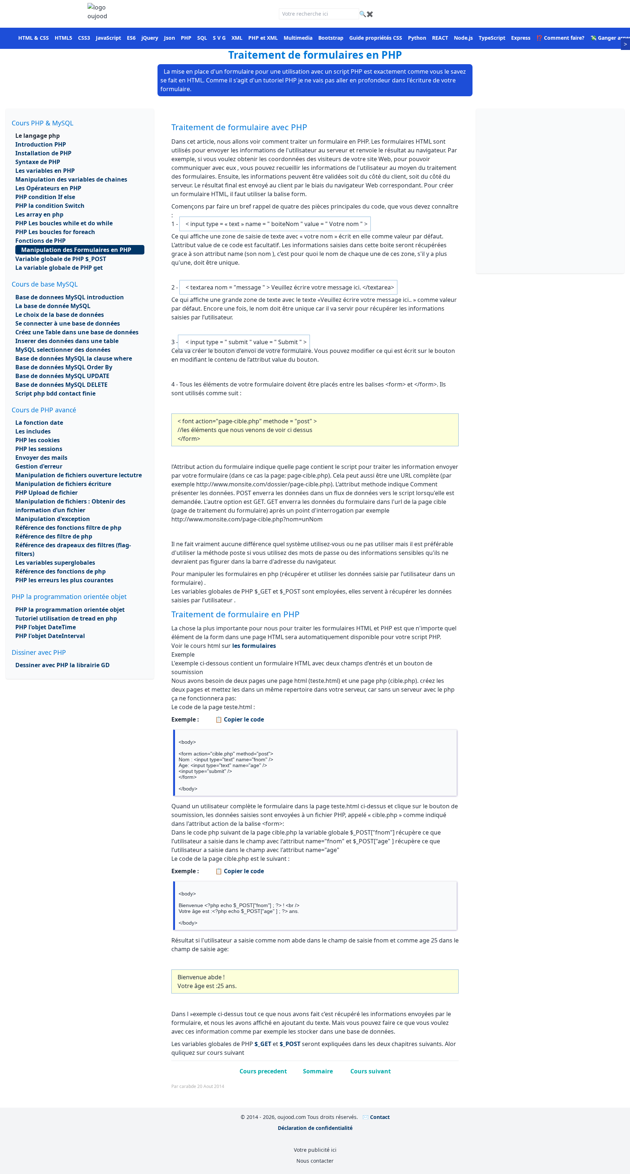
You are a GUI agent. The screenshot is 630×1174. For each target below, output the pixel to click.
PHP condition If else (45, 197)
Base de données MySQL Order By (63, 367)
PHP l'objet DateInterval (50, 636)
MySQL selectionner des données (62, 350)
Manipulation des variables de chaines (71, 179)
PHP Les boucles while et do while (64, 223)
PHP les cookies (37, 440)
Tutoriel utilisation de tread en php (66, 618)
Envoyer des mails (41, 458)
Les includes (33, 431)
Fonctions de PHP (40, 241)
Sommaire (319, 1071)
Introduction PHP (40, 144)
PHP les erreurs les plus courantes (64, 580)
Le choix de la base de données (59, 315)
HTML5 (63, 37)
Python (417, 37)
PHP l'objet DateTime (45, 627)
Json (169, 37)
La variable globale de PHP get (59, 268)
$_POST (290, 1044)
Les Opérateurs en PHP (48, 188)
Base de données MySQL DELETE (61, 385)
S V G (219, 37)
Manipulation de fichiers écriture (63, 484)
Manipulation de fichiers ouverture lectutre (78, 475)
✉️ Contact (376, 1116)
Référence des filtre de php (53, 536)
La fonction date (39, 423)
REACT (440, 37)
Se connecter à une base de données (67, 323)
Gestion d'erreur (38, 466)
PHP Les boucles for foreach (55, 232)
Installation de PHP (43, 153)
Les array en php (39, 214)
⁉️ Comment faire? (560, 37)
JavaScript (108, 37)
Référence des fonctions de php (60, 571)
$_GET (262, 1044)
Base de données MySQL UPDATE (62, 376)
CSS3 (84, 37)
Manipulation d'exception (52, 519)
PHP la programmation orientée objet (70, 610)
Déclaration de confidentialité (315, 1127)
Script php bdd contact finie (55, 393)
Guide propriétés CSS (375, 37)
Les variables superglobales (55, 563)
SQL (202, 37)
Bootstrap (330, 37)
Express (520, 37)
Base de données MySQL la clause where (73, 358)
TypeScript (492, 37)
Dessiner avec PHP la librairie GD (62, 665)
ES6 (131, 37)
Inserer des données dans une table (66, 341)
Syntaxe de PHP (37, 162)
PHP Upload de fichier (46, 493)
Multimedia (298, 37)
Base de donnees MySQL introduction (69, 297)
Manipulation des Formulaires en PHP (76, 250)
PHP (186, 37)
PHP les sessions (38, 449)
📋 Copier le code (239, 719)
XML (237, 37)
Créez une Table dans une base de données (77, 332)
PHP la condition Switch (50, 206)
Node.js (463, 37)
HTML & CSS (33, 37)
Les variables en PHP (45, 171)
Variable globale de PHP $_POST (60, 259)
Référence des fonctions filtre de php (68, 528)
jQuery (149, 37)
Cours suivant (370, 1071)
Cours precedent (263, 1071)
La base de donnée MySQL (52, 306)
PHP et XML (263, 37)
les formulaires (253, 646)
